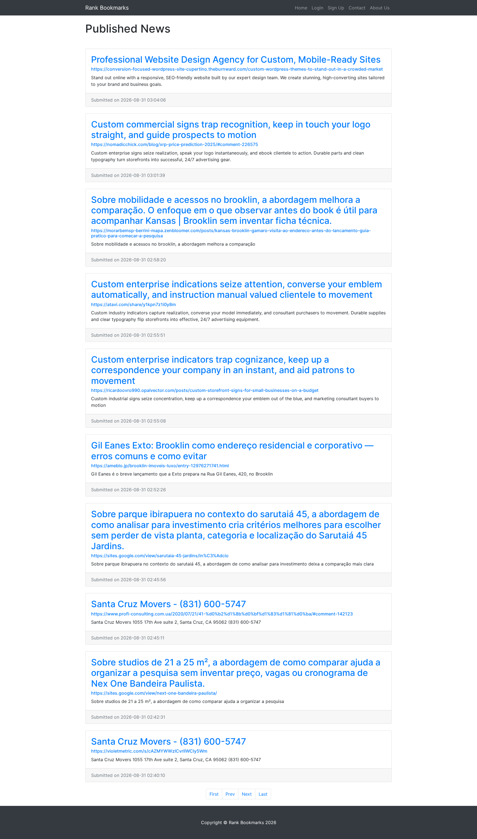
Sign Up (336, 7)
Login (317, 7)
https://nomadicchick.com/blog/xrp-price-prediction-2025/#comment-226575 (174, 144)
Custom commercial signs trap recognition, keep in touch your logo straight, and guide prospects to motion (230, 129)
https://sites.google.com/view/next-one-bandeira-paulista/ (154, 693)
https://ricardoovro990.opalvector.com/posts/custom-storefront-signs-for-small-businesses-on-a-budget (205, 390)
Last (263, 794)
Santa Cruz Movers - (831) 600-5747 (168, 604)
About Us (379, 7)
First (214, 794)
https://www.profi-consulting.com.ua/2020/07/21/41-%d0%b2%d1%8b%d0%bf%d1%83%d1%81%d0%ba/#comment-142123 (222, 614)
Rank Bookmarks (107, 7)
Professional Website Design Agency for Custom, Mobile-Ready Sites (236, 59)
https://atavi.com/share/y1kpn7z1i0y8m (133, 304)
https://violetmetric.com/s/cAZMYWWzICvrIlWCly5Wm (149, 751)
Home (301, 7)
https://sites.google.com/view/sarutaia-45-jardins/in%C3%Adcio (160, 555)
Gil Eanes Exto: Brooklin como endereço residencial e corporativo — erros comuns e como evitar (232, 450)
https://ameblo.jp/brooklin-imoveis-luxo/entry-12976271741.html (160, 465)
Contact (357, 7)
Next (247, 794)
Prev (230, 794)
